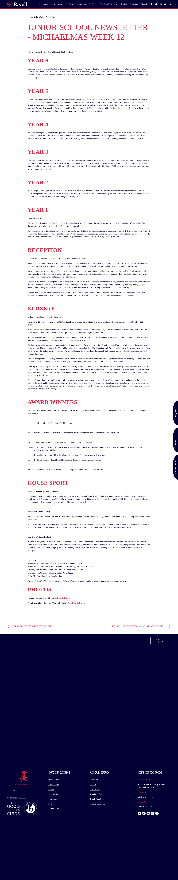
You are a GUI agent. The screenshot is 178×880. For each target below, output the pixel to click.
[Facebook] (151, 4)
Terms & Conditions (97, 804)
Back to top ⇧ (160, 640)
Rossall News (53, 784)
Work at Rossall (54, 780)
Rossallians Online (97, 794)
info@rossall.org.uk (145, 797)
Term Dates (94, 780)
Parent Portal (94, 789)
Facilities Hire (53, 809)
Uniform (93, 784)
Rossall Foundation (97, 799)
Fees (50, 804)
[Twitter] (156, 4)
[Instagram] (160, 4)
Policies (51, 789)
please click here (77, 603)
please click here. (63, 598)
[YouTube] (165, 4)
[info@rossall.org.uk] (169, 4)
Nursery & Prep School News (39, 17)
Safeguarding (53, 794)
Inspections (52, 799)
